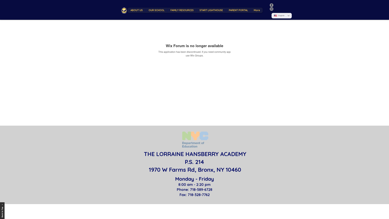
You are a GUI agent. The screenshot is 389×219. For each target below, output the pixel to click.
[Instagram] (271, 9)
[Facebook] (271, 5)
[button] (156, 10)
